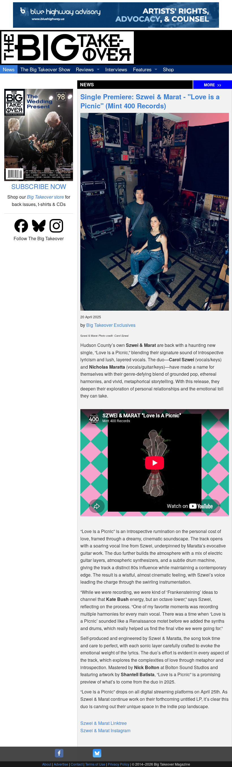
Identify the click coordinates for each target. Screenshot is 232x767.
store (45, 197)
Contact (77, 764)
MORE (212, 84)
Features (142, 69)
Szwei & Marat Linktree (103, 723)
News (9, 69)
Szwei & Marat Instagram (105, 730)
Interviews (116, 69)
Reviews (85, 69)
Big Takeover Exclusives (111, 325)
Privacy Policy (118, 764)
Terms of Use (95, 764)
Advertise (61, 764)
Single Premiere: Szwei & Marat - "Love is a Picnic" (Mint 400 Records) (150, 101)
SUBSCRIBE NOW (38, 186)
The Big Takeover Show (45, 69)
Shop (168, 69)
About (46, 764)
